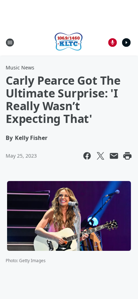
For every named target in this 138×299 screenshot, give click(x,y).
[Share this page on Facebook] (87, 156)
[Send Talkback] (112, 42)
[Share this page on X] (100, 156)
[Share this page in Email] (114, 156)
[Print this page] (127, 156)
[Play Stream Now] (126, 42)
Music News (20, 67)
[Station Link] (69, 42)
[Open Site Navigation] (10, 42)
